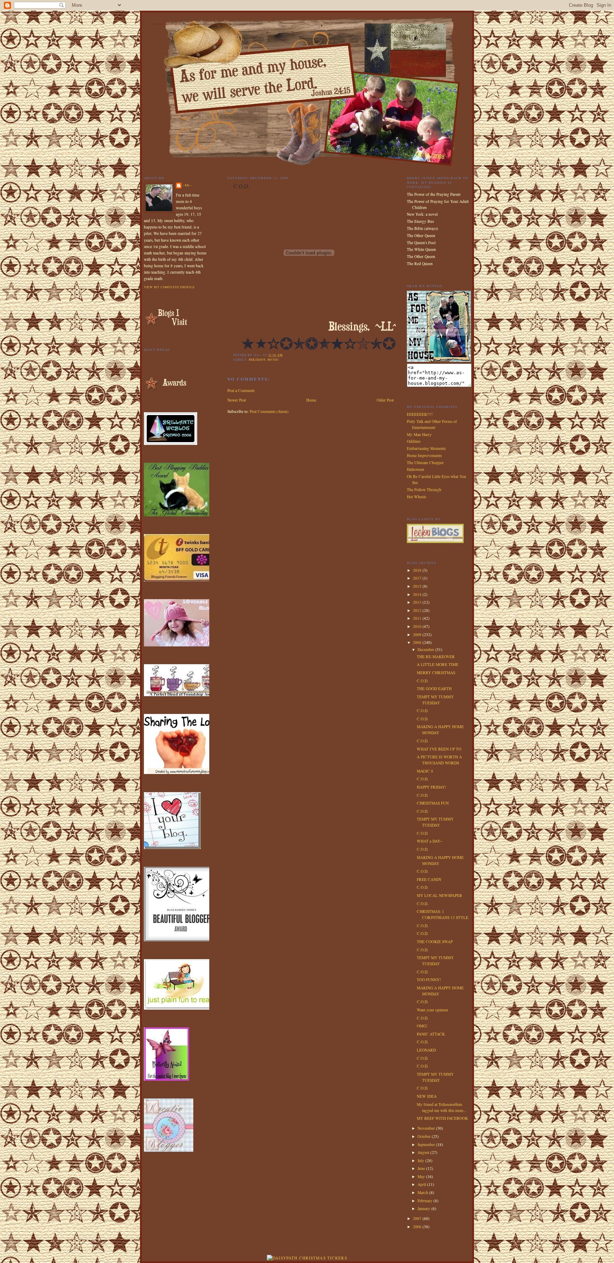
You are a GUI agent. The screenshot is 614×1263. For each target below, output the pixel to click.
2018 (417, 570)
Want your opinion (432, 1009)
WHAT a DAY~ (429, 841)
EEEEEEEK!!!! (420, 414)
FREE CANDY (429, 879)
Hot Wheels (416, 496)
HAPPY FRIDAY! (431, 787)
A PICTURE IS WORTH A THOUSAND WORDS (439, 759)
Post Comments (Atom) (269, 411)
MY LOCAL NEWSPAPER (439, 895)
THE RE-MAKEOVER (436, 656)
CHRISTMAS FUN (433, 803)
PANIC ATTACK (431, 1034)
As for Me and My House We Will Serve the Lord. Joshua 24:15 (191, 24)
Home (311, 400)
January (424, 1208)
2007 (417, 1218)
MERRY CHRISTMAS (436, 672)
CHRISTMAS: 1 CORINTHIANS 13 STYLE (442, 914)
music (273, 359)
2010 (417, 626)
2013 (417, 602)
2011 (417, 618)
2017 (417, 578)
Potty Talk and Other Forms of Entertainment (432, 424)
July (421, 1160)
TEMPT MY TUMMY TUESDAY (435, 699)
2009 (417, 634)
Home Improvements (424, 455)
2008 (417, 642)
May (422, 1176)
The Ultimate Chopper (425, 462)
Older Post (385, 400)
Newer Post (236, 400)
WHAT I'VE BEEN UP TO (439, 749)
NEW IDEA (427, 1096)
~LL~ (187, 185)
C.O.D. (423, 680)
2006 (417, 1226)
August (424, 1152)
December (426, 649)
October (425, 1136)
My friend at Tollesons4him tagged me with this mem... (442, 1107)
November (427, 1128)
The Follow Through (424, 489)
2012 (417, 610)
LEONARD (426, 1050)
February (425, 1200)
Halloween (415, 469)
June (422, 1168)
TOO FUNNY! (429, 979)
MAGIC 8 (425, 771)
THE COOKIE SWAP (435, 941)
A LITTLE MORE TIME (437, 664)
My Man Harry (419, 434)
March (423, 1192)
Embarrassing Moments (426, 448)
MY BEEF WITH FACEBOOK (442, 1118)
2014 (417, 594)
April (422, 1184)
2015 (417, 586)
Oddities (413, 441)
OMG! (422, 1025)
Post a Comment (240, 390)
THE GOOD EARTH (434, 688)
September (427, 1144)
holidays (257, 359)
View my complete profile (169, 287)
